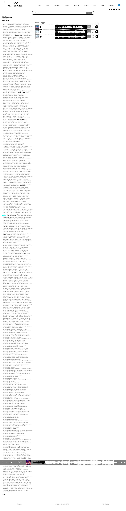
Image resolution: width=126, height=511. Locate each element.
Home (39, 5)
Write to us (111, 5)
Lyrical (4, 215)
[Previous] (119, 462)
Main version (6, 217)
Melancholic (5, 226)
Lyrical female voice (11, 215)
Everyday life (10, 124)
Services (86, 5)
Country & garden (21, 92)
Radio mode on (124, 462)
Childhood (5, 70)
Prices (94, 5)
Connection (19, 504)
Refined (26, 275)
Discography (57, 5)
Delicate (4, 105)
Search (47, 5)
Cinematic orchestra (17, 75)
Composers (76, 5)
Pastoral (24, 253)
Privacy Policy (106, 504)
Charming (18, 69)
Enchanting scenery (22, 119)
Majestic (12, 217)
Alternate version (18, 35)
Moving (4, 234)
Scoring (4, 291)
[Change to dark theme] (4, 2)
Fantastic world (26, 130)
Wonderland (13, 487)
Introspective (23, 185)
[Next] (121, 462)
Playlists (67, 5)
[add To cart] (96, 26)
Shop (102, 5)
